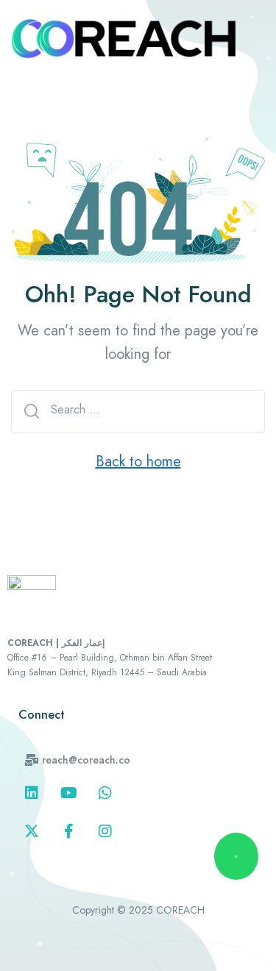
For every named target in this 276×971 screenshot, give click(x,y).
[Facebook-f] (68, 831)
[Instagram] (105, 831)
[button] (77, 760)
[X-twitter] (31, 831)
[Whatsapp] (105, 793)
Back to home (138, 461)
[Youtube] (68, 793)
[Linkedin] (31, 793)
